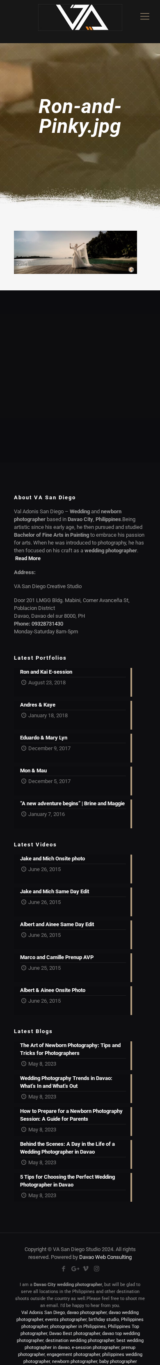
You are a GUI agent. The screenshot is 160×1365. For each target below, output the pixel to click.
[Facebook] (63, 1268)
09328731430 (47, 624)
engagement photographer (73, 1354)
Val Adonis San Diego (43, 1312)
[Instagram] (96, 1268)
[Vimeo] (85, 1268)
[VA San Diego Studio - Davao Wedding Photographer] (80, 21)
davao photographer (87, 1312)
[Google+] (74, 1268)
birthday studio (104, 1319)
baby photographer (118, 1361)
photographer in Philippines (78, 1326)
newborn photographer (74, 1361)
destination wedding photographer (80, 1340)
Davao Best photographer (74, 1333)
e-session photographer (95, 1347)
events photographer (66, 1319)
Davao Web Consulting (105, 1257)
